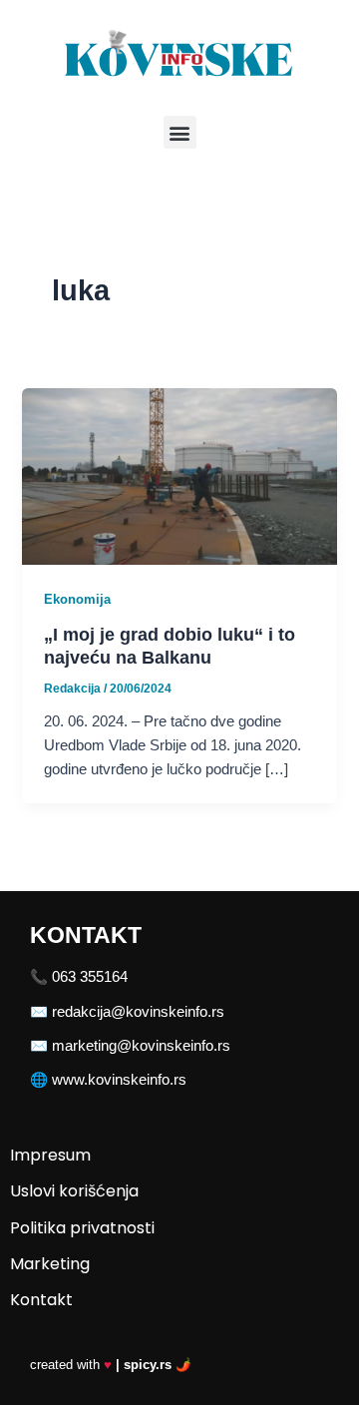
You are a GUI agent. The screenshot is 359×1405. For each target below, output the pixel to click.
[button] (180, 132)
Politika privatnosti (82, 1227)
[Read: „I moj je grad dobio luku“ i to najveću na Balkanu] (179, 475)
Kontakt (41, 1299)
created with (110, 1364)
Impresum (50, 1155)
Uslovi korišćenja (74, 1190)
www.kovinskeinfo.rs (119, 1080)
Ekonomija (77, 599)
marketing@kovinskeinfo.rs (141, 1046)
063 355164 (90, 977)
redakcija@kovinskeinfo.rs (138, 1012)
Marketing (50, 1263)
